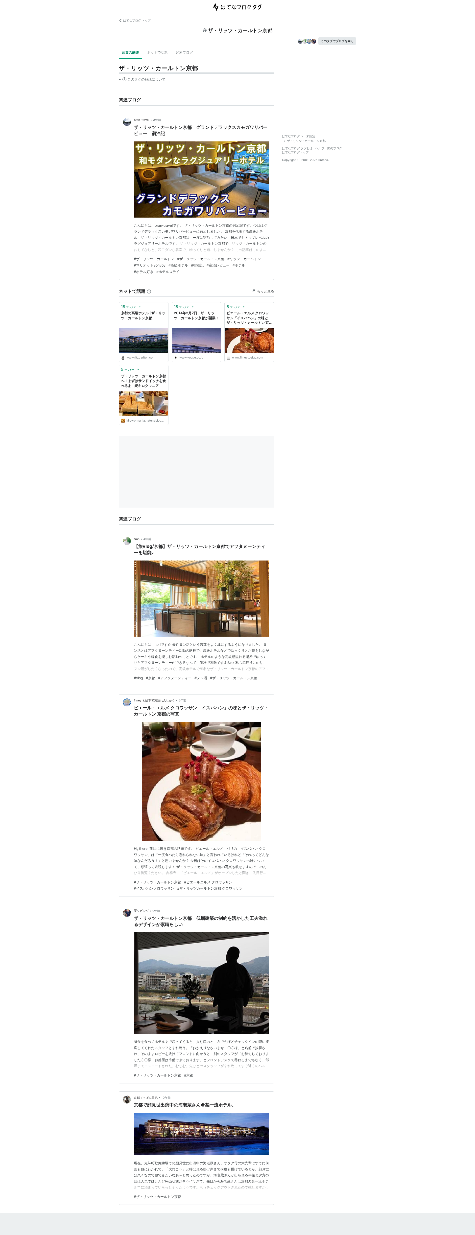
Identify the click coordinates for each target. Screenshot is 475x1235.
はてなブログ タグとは (297, 148)
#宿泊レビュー (218, 265)
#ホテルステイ (167, 271)
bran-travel (141, 120)
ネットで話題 (157, 52)
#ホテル (239, 265)
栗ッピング (141, 911)
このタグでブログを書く (337, 41)
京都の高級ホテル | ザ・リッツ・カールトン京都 (143, 315)
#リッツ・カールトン (244, 259)
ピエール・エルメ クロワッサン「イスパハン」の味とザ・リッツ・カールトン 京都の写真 (248, 318)
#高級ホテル (178, 265)
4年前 (147, 539)
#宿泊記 (197, 265)
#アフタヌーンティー (174, 678)
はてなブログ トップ (137, 20)
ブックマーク (131, 306)
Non (137, 539)
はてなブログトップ (295, 152)
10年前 (166, 1098)
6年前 (182, 700)
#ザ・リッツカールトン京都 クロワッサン (210, 888)
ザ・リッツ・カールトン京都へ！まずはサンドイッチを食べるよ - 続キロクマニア (143, 381)
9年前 (156, 911)
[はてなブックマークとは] (149, 291)
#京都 (150, 678)
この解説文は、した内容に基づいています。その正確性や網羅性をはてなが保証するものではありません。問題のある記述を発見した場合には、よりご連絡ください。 (142, 80)
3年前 (157, 120)
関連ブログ (184, 52)
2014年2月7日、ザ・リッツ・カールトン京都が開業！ (196, 315)
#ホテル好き (143, 271)
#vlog (138, 678)
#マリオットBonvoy (150, 265)
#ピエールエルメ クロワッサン (208, 882)
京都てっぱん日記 (146, 1098)
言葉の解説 (130, 52)
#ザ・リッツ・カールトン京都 (200, 259)
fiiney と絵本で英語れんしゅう (154, 700)
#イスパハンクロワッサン (154, 888)
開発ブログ (334, 148)
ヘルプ (319, 148)
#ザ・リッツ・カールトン (154, 259)
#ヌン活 (200, 678)
